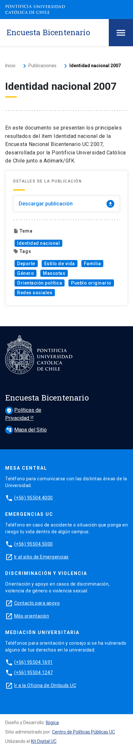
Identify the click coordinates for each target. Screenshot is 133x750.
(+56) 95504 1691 (33, 662)
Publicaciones (42, 65)
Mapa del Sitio (26, 430)
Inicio (10, 65)
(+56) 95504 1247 (33, 672)
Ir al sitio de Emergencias (41, 556)
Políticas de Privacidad (23, 414)
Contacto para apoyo (37, 603)
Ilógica (52, 722)
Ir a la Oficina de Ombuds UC (45, 685)
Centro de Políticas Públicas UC (83, 731)
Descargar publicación (66, 204)
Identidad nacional (38, 243)
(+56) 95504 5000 (33, 544)
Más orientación (31, 616)
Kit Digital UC (43, 741)
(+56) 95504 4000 (33, 497)
